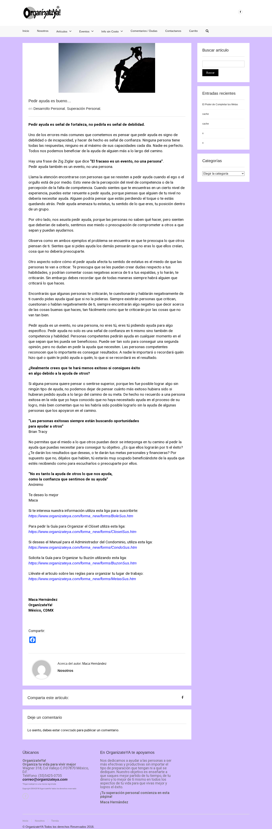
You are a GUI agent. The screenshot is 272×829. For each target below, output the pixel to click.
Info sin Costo (110, 31)
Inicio (26, 30)
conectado (68, 730)
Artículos (61, 31)
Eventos (84, 31)
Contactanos (173, 30)
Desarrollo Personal (49, 109)
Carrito (193, 30)
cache (205, 114)
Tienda (55, 820)
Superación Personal (83, 109)
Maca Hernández (94, 663)
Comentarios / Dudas (144, 30)
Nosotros (42, 30)
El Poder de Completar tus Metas (220, 104)
